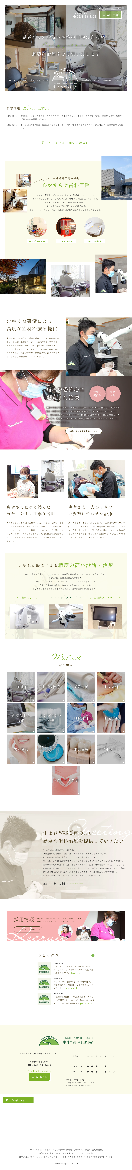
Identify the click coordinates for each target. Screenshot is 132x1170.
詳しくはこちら (28, 929)
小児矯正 (62, 1157)
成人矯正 (72, 1157)
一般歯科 (87, 1149)
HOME (32, 1149)
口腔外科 (89, 1153)
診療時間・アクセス (73, 1149)
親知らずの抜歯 (63, 1153)
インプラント (78, 1153)
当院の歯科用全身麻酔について (83, 431)
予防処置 (42, 1153)
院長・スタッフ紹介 (54, 1149)
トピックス (108, 1157)
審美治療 (23, 1157)
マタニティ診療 (50, 1157)
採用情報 (98, 1157)
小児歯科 (51, 1153)
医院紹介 (40, 1149)
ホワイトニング (35, 1157)
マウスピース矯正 (85, 1157)
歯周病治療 (97, 1149)
